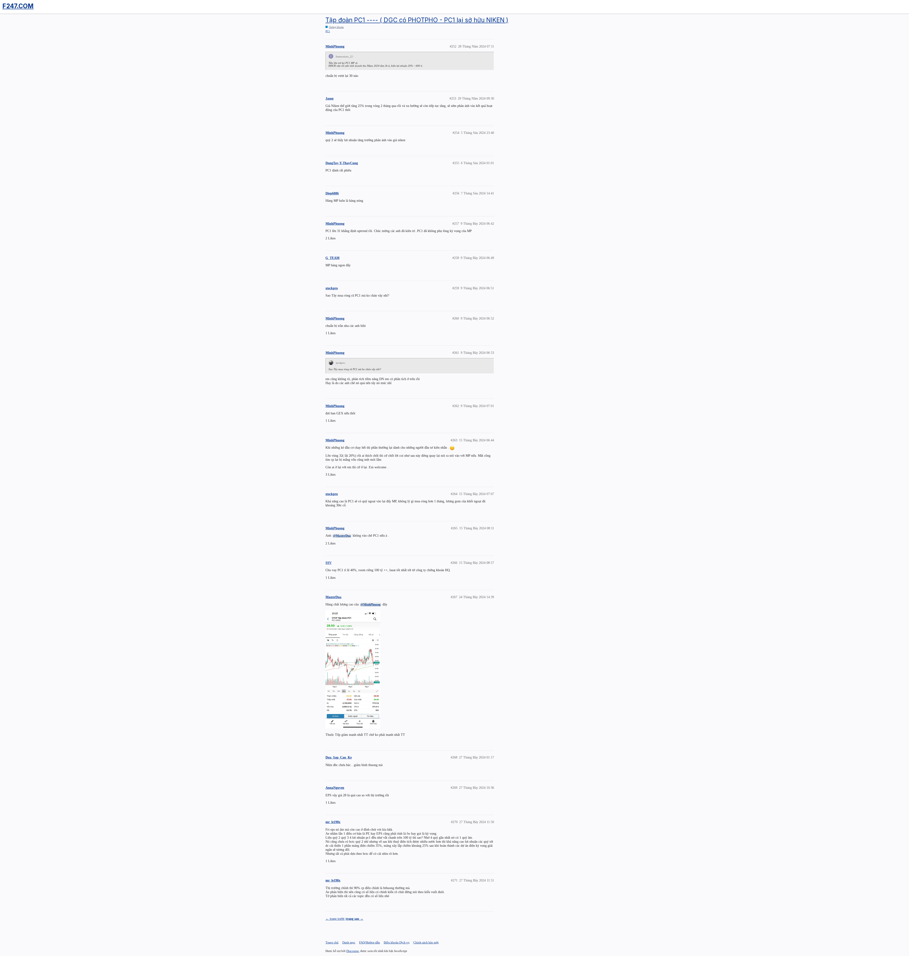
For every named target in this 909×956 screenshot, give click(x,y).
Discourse (352, 951)
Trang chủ (332, 942)
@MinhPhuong (371, 604)
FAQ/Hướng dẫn (369, 942)
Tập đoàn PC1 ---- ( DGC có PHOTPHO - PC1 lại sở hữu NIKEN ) (416, 20)
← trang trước (335, 919)
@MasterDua (342, 535)
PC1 (327, 31)
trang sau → (354, 919)
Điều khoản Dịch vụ (397, 942)
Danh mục (348, 942)
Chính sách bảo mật (426, 942)
